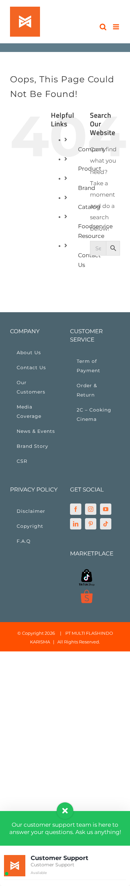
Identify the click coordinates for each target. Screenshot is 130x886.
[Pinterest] (90, 523)
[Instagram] (90, 509)
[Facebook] (75, 509)
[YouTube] (105, 509)
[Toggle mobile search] (103, 26)
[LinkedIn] (75, 523)
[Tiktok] (105, 523)
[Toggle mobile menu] (116, 26)
